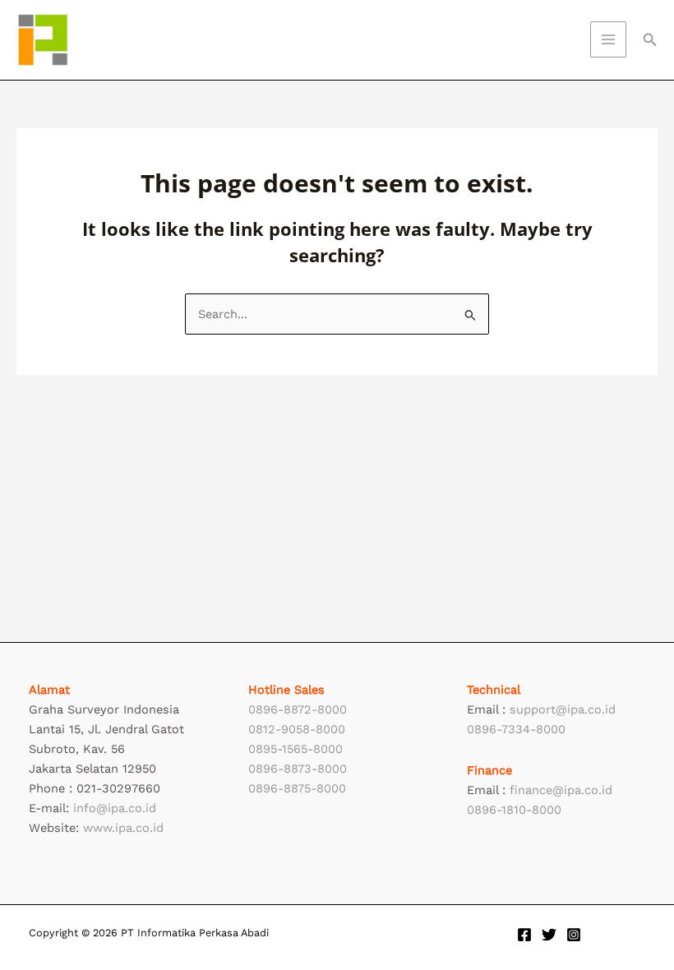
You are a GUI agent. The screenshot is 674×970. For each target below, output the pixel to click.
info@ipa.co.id (114, 808)
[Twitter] (549, 934)
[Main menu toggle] (608, 39)
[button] (650, 40)
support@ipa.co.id (563, 709)
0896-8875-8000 (297, 788)
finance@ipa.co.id (561, 790)
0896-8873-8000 (297, 768)
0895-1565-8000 (295, 748)
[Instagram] (573, 934)
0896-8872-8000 (297, 709)
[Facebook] (524, 934)
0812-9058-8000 (296, 729)
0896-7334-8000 (516, 729)
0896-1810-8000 (514, 809)
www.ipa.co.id (123, 827)
